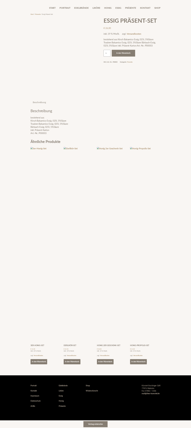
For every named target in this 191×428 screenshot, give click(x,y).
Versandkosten (134, 34)
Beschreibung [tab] (39, 102)
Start (32, 14)
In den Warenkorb (123, 53)
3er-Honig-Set (37, 345)
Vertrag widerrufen (95, 424)
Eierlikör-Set (70, 345)
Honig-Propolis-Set (139, 345)
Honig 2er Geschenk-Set (108, 345)
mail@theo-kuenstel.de (151, 394)
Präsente (38, 14)
